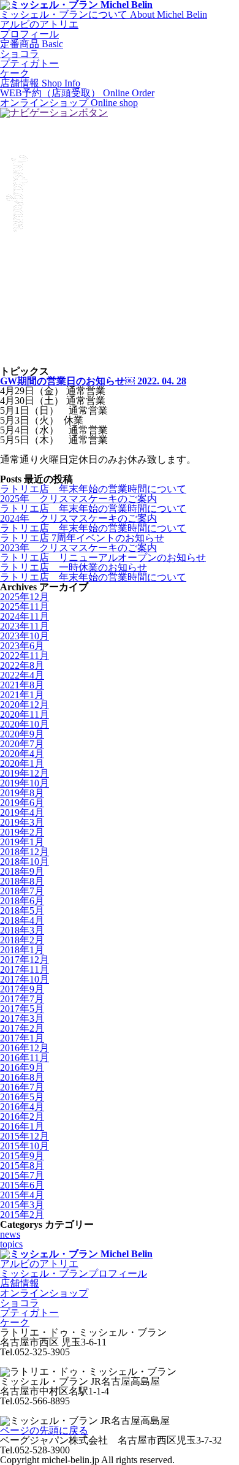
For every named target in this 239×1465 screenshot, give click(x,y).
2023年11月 (24, 626)
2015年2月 (22, 1214)
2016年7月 (22, 1087)
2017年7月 (22, 999)
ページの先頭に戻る (44, 1430)
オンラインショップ (44, 1293)
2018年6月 (22, 901)
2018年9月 (22, 871)
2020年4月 (22, 753)
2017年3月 (22, 1018)
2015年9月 (22, 1156)
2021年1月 (22, 695)
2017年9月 (22, 989)
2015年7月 (22, 1175)
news (10, 1234)
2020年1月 (22, 763)
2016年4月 (22, 1107)
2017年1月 (22, 1038)
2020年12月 (24, 704)
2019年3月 (22, 822)
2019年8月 (22, 793)
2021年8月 (22, 685)
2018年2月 (22, 940)
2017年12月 (24, 959)
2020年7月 (22, 744)
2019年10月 (24, 783)
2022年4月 (22, 675)
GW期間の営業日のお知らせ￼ (93, 381)
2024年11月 (24, 616)
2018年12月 (24, 852)
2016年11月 (24, 1057)
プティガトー (29, 63)
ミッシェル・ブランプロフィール (73, 1273)
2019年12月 (24, 773)
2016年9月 (22, 1067)
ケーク (14, 73)
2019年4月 (22, 812)
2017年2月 (22, 1028)
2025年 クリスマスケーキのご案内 (78, 498)
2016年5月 (22, 1097)
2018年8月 (22, 881)
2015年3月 (22, 1205)
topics (11, 1244)
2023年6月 (22, 646)
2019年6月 (22, 802)
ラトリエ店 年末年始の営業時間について (93, 489)
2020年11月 (24, 714)
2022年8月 (22, 665)
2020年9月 (22, 734)
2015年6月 (22, 1185)
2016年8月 (22, 1077)
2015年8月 (22, 1165)
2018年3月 (22, 930)
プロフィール (29, 34)
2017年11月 (24, 969)
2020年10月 (24, 724)
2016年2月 (22, 1116)
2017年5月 (22, 1008)
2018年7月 (22, 891)
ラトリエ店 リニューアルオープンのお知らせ (103, 557)
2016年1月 (22, 1126)
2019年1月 (22, 842)
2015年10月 (24, 1146)
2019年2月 (22, 832)
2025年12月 (24, 597)
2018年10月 (24, 861)
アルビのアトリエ (39, 24)
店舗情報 (19, 1283)
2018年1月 (22, 950)
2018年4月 (22, 920)
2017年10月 (24, 979)
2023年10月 (24, 636)
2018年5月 (22, 910)
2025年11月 (24, 606)
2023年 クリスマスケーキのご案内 (78, 547)
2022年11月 (24, 655)
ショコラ (19, 53)
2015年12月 (24, 1136)
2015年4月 (22, 1195)
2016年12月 (24, 1048)
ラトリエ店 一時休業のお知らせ (73, 567)
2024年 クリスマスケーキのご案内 (78, 518)
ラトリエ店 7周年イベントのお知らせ (82, 538)
